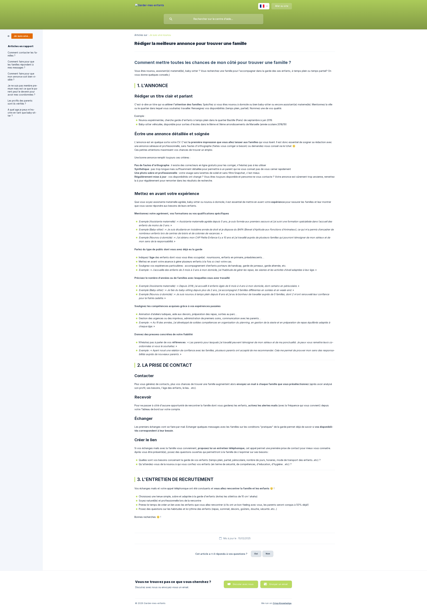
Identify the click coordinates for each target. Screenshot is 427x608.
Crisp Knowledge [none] (282, 603)
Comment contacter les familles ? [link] (23, 54)
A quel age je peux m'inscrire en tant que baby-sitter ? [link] (22, 112)
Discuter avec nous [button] (243, 584)
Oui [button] (256, 553)
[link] (20, 35)
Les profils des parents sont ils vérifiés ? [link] (20, 102)
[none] (149, 6)
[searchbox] (213, 19)
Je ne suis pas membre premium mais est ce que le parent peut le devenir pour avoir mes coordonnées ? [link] (23, 90)
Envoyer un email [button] (278, 584)
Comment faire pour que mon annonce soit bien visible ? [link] (22, 76)
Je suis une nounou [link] (160, 35)
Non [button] (268, 553)
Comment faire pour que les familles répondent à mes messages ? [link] (21, 64)
